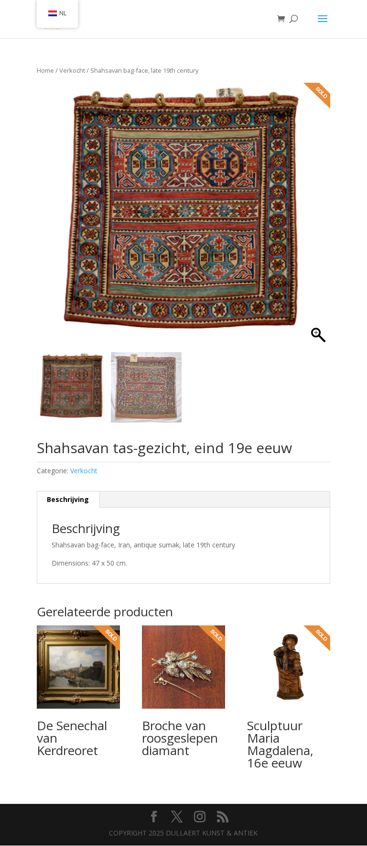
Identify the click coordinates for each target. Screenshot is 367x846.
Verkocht (72, 70)
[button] (315, 218)
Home (45, 70)
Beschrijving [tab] (68, 499)
